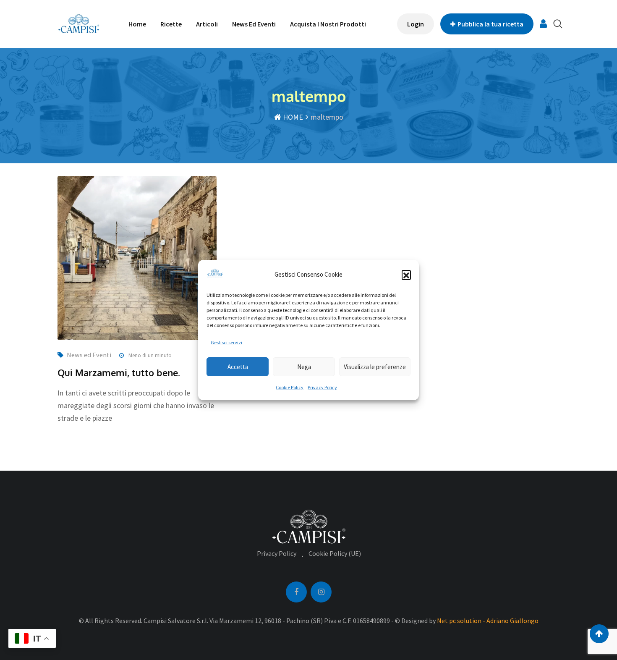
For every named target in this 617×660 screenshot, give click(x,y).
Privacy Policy (322, 387)
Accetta (237, 367)
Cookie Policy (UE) (334, 553)
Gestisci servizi (226, 342)
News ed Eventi (254, 24)
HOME (292, 117)
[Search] (557, 23)
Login (415, 24)
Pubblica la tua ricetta (490, 24)
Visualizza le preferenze (375, 367)
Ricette (171, 24)
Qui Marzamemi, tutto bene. (119, 372)
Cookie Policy (289, 387)
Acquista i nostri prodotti (328, 24)
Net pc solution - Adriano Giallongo (488, 620)
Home (137, 24)
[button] (406, 274)
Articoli (207, 24)
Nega (304, 367)
